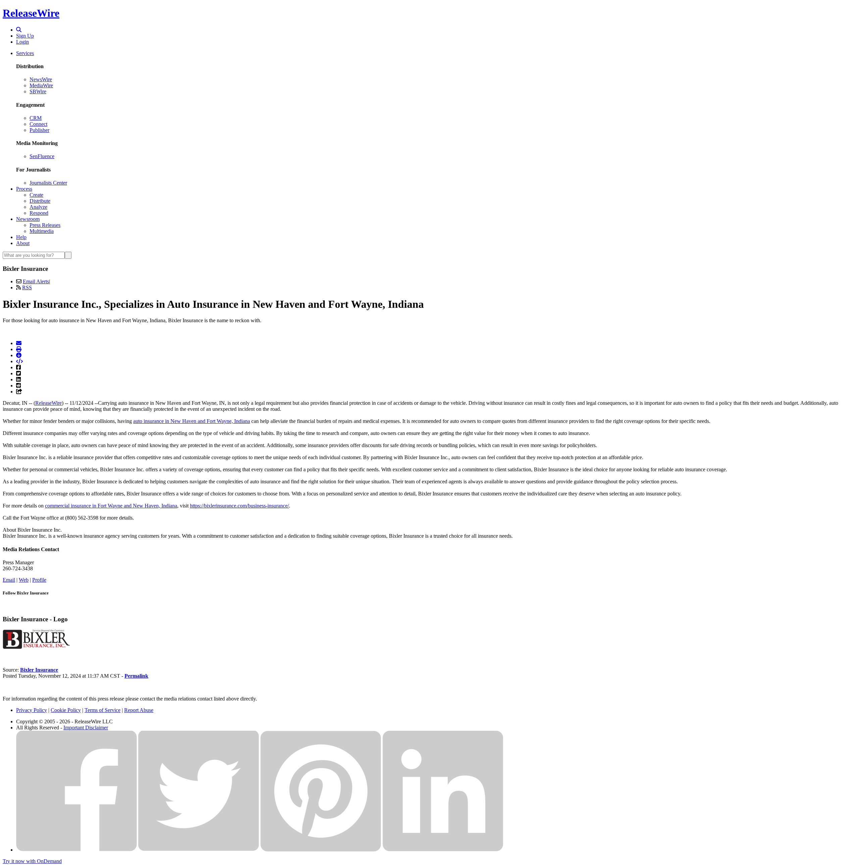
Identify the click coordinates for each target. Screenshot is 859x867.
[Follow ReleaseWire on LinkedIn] (443, 850)
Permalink (136, 676)
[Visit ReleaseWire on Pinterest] (320, 850)
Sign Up (25, 36)
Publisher (39, 130)
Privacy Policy (31, 710)
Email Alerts (36, 281)
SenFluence (42, 156)
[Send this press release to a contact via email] (18, 343)
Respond (39, 213)
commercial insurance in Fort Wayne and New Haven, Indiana (111, 506)
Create (36, 195)
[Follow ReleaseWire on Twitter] (198, 850)
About (23, 243)
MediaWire (41, 85)
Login (22, 42)
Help (21, 237)
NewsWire (41, 79)
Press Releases (45, 225)
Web (24, 580)
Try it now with (32, 861)
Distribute (40, 201)
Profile (39, 580)
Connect (38, 124)
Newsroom (28, 219)
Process (24, 189)
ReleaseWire (31, 13)
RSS (27, 287)
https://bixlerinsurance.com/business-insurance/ (239, 506)
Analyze (38, 207)
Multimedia (42, 231)
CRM (36, 118)
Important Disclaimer (85, 727)
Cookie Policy (66, 710)
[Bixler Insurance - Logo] (36, 647)
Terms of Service (102, 710)
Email (9, 580)
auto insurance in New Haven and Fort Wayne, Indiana (191, 421)
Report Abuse (138, 710)
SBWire (38, 91)
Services (25, 53)
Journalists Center (48, 183)
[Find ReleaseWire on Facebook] (76, 850)
